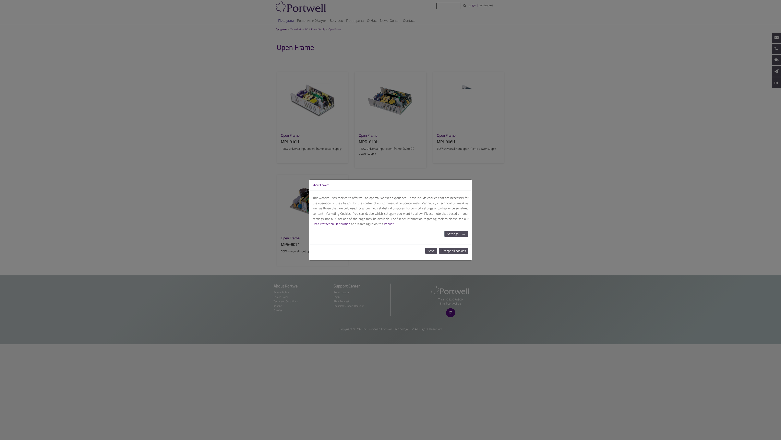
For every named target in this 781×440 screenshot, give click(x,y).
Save (431, 250)
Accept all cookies (454, 250)
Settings (452, 233)
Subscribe (421, 28)
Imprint (389, 223)
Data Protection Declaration (331, 223)
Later (401, 28)
